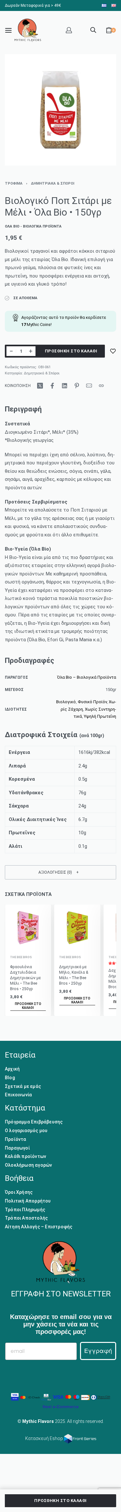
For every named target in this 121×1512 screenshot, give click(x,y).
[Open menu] (8, 30)
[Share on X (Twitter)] (40, 386)
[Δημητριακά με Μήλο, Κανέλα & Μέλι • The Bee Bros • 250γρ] (77, 928)
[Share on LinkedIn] (64, 386)
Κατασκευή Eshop (44, 1438)
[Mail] (89, 386)
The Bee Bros (21, 956)
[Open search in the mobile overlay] (93, 29)
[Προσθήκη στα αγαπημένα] (113, 351)
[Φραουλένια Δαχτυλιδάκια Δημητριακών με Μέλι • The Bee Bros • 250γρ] (28, 928)
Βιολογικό (66, 701)
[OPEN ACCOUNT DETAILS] (69, 30)
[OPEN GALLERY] (60, 110)
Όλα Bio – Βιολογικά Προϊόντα (86, 677)
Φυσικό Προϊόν (92, 701)
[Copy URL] (101, 386)
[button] (60, 872)
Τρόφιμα (14, 183)
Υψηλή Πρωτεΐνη (100, 716)
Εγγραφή (98, 1351)
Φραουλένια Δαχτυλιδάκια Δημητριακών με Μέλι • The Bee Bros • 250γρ (25, 978)
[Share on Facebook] (52, 386)
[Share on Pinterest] (77, 386)
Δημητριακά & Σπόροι (52, 183)
